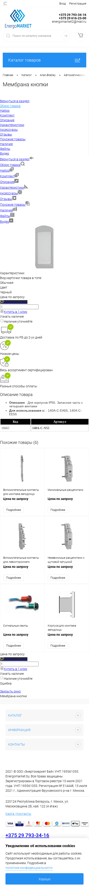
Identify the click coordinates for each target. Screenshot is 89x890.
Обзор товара (10, 165)
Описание (7, 182)
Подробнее (13, 510)
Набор (5, 170)
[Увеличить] (44, 268)
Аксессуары (9, 193)
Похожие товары (13, 204)
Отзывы (6, 199)
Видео (4, 221)
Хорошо (44, 879)
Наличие (6, 210)
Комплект (7, 176)
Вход (62, 3)
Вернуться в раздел (14, 159)
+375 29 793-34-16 (27, 835)
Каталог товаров (24, 60)
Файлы (5, 216)
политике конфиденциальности (28, 868)
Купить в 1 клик (15, 312)
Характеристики (12, 187)
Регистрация (77, 3)
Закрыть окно (10, 691)
